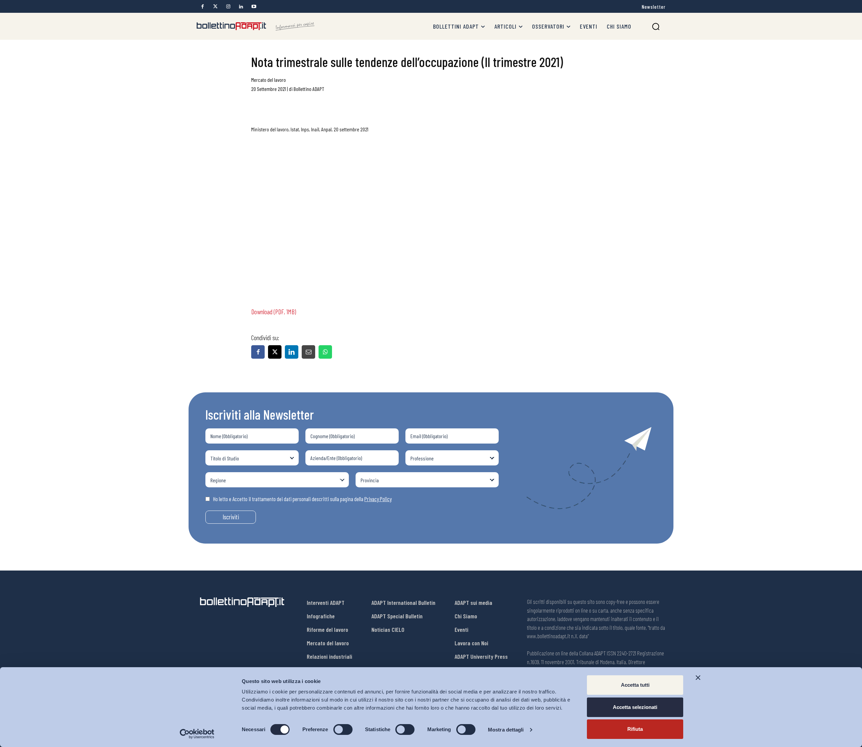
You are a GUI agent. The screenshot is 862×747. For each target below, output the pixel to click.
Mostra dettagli (506, 730)
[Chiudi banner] (698, 677)
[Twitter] (215, 6)
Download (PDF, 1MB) (273, 311)
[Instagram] (228, 6)
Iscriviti (231, 517)
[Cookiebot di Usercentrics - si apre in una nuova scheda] (197, 734)
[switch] (343, 729)
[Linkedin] (241, 6)
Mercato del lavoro (268, 79)
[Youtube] (254, 6)
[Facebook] (202, 6)
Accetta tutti (635, 685)
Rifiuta (635, 729)
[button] (655, 26)
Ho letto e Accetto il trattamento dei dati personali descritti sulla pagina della (302, 498)
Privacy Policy (378, 498)
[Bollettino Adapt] (255, 26)
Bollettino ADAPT (309, 89)
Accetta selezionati (635, 707)
